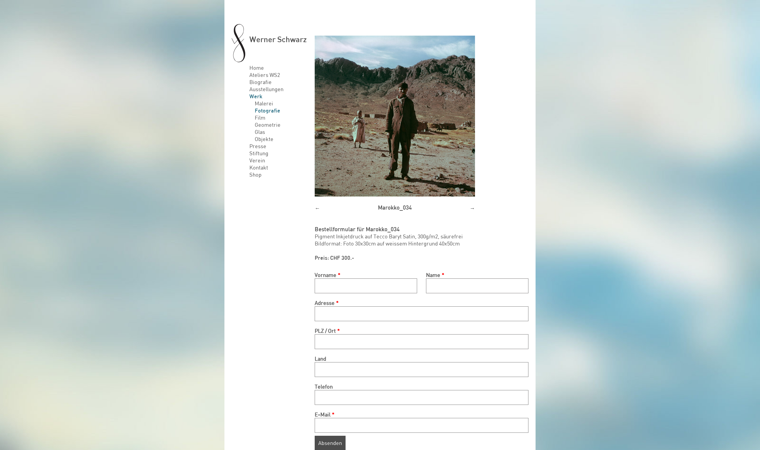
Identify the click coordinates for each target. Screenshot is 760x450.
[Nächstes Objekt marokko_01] (421, 116)
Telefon (324, 386)
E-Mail (322, 414)
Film (260, 117)
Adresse (325, 303)
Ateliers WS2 (264, 75)
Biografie (260, 82)
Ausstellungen (266, 89)
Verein (257, 160)
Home (256, 67)
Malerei (264, 103)
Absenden (330, 443)
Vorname (325, 275)
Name (433, 275)
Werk (255, 96)
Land (320, 358)
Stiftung (258, 153)
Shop (255, 174)
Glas (260, 132)
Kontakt (258, 167)
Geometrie (268, 124)
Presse (257, 146)
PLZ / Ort (325, 330)
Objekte (264, 139)
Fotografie (267, 110)
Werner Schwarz (278, 39)
